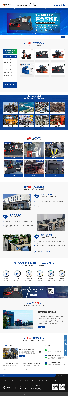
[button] (32, 33)
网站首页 (6, 8)
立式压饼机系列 (7, 62)
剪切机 (46, 394)
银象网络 (58, 394)
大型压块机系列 (7, 69)
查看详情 (29, 60)
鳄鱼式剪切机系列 (8, 75)
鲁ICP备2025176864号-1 (33, 394)
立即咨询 (23, 60)
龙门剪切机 (6, 79)
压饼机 (41, 394)
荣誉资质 (44, 8)
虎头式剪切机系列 (8, 72)
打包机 (44, 394)
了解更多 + (41, 327)
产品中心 (21, 8)
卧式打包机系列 (7, 66)
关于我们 (14, 8)
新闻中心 (36, 8)
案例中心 (29, 8)
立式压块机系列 (7, 56)
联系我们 (59, 8)
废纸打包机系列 (7, 59)
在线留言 (52, 8)
